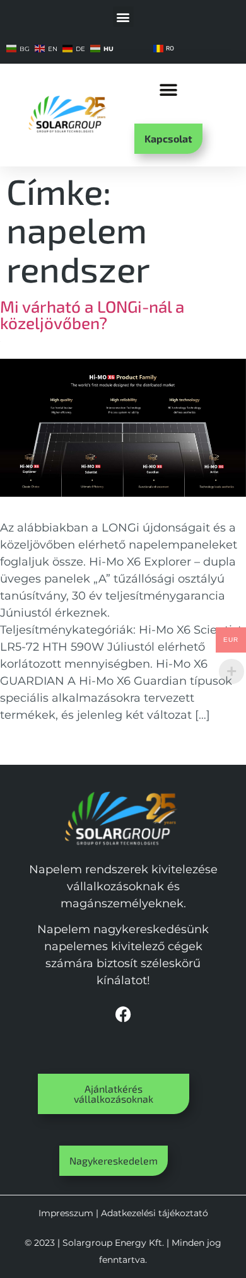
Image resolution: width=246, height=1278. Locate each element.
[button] (123, 16)
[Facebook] (123, 1014)
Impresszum (65, 1213)
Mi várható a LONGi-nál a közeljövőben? (92, 314)
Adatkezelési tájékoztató (154, 1213)
